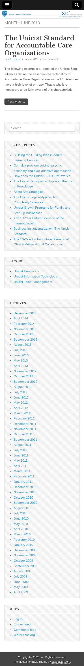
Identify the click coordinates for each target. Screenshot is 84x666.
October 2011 (23, 434)
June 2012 (21, 397)
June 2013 (21, 355)
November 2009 (25, 555)
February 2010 (24, 539)
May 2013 (21, 360)
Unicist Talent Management (33, 282)
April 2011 (21, 466)
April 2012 (21, 408)
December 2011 (25, 424)
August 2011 (22, 444)
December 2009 (25, 550)
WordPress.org (24, 635)
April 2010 (21, 529)
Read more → (16, 101)
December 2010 (25, 487)
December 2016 (25, 313)
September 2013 (25, 339)
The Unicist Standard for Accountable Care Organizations (39, 45)
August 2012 (23, 386)
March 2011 (22, 471)
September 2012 (25, 381)
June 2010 (21, 518)
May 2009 (21, 587)
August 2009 (23, 571)
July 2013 (20, 350)
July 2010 (20, 513)
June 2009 (21, 582)
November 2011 (25, 429)
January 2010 (23, 545)
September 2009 (25, 566)
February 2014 (24, 323)
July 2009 (20, 576)
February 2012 (24, 418)
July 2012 (20, 392)
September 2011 (25, 439)
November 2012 (25, 371)
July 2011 (20, 450)
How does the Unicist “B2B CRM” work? (42, 176)
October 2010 (23, 497)
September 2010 (25, 502)
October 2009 (23, 560)
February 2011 (24, 476)
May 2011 (21, 460)
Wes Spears (14, 59)
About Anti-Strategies (28, 191)
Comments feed (25, 629)
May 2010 (21, 524)
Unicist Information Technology (35, 276)
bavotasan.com (61, 661)
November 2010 (25, 492)
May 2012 (21, 402)
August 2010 (23, 508)
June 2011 (21, 455)
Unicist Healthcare (26, 271)
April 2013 (21, 366)
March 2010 (22, 534)
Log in (18, 619)
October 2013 (23, 334)
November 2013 (25, 329)
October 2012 (23, 376)
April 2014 (21, 318)
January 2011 (23, 481)
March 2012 (22, 413)
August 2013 (23, 344)
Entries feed (22, 624)
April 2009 (21, 592)
